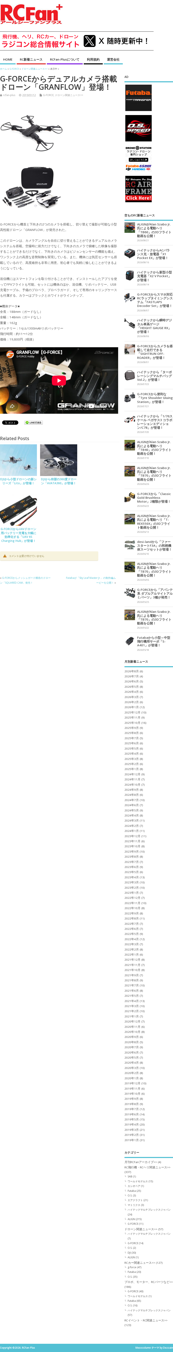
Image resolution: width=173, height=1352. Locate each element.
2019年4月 (131, 1124)
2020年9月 (131, 1037)
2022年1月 (131, 954)
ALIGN (131, 1219)
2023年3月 (131, 882)
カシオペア (134, 1186)
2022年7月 (131, 924)
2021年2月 (131, 1011)
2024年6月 (131, 805)
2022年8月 (131, 918)
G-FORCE (48, 95)
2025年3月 (131, 759)
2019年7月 (131, 1109)
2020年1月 (131, 1078)
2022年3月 (131, 944)
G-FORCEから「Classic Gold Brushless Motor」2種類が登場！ (154, 497)
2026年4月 (131, 692)
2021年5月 (131, 996)
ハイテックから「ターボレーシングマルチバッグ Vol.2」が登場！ (154, 376)
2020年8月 (131, 1042)
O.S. (130, 1195)
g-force (132, 1267)
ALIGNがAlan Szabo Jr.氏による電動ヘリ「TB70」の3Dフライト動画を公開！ (154, 473)
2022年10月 (132, 908)
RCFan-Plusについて (65, 59)
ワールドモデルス (138, 1181)
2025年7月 (131, 738)
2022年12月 (132, 898)
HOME (7, 59)
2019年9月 (131, 1099)
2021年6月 (131, 991)
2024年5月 (131, 810)
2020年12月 (132, 1021)
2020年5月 (131, 1057)
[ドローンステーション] (138, 172)
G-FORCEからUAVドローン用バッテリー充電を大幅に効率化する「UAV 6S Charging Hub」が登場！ (18, 535)
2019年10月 (132, 1094)
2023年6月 (131, 867)
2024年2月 (131, 826)
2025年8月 (131, 733)
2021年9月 (131, 975)
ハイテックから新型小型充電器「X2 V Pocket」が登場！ (154, 276)
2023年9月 (131, 851)
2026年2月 (131, 702)
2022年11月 (132, 903)
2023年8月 (131, 856)
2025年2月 (131, 764)
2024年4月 (131, 815)
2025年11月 (132, 717)
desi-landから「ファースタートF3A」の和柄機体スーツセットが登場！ (154, 545)
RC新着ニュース (31, 59)
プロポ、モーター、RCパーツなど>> (148, 1282)
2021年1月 (131, 1016)
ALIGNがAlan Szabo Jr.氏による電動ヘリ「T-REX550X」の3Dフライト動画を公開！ (154, 521)
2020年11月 (132, 1027)
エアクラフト (135, 1200)
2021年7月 (131, 985)
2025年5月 (131, 748)
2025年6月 (131, 743)
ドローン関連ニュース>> (69, 95)
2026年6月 (131, 681)
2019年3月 (131, 1130)
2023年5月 (131, 872)
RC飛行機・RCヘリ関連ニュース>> (147, 1167)
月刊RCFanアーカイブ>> (140, 1162)
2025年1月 (131, 769)
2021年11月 (132, 965)
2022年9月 (131, 913)
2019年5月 (131, 1119)
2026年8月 (131, 671)
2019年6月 (131, 1114)
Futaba (132, 1191)
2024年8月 (131, 795)
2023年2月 (131, 888)
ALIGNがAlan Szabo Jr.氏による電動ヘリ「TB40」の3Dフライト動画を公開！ (154, 448)
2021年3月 (131, 1006)
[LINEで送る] (33, 423)
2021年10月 (132, 970)
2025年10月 (132, 723)
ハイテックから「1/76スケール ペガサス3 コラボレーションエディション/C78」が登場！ (155, 422)
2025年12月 (132, 712)
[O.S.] (138, 141)
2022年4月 (131, 939)
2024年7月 (131, 800)
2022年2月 (131, 949)
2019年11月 (132, 1088)
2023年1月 (131, 893)
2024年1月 (131, 831)
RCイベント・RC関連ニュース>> (146, 1320)
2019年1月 (131, 1140)
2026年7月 (131, 676)
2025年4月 (131, 753)
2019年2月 (131, 1135)
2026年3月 (131, 697)
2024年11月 (132, 779)
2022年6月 (131, 929)
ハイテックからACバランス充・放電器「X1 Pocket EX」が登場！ (153, 254)
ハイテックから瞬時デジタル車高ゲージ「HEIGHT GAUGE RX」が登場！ (154, 326)
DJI (129, 1252)
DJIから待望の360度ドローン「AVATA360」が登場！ (59, 481)
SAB (130, 1176)
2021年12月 (132, 959)
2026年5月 (131, 687)
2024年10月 (132, 785)
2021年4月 (131, 1001)
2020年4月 (131, 1063)
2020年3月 (131, 1068)
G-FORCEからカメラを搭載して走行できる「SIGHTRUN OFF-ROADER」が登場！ (155, 352)
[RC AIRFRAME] (138, 202)
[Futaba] (138, 111)
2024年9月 (131, 790)
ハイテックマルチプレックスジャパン (149, 1209)
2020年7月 (131, 1047)
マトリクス (134, 1205)
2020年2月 (131, 1073)
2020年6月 (131, 1052)
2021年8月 (131, 980)
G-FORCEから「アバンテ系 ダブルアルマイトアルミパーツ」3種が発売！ (155, 593)
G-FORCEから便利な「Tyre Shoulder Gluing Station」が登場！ (155, 398)
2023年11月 (132, 841)
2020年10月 (132, 1032)
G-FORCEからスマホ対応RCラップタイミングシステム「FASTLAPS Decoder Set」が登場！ (155, 300)
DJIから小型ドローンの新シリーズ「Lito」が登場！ (18, 481)
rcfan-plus (9, 95)
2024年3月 (131, 820)
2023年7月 (131, 862)
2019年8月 (131, 1104)
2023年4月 (131, 877)
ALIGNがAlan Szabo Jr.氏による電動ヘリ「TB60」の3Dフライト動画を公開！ (154, 230)
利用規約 (93, 59)
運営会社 (113, 59)
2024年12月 (132, 774)
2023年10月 (132, 846)
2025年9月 (131, 728)
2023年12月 (132, 836)
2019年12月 (132, 1083)
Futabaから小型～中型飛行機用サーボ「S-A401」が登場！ (153, 641)
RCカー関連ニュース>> (139, 1263)
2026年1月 (131, 707)
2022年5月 (131, 934)
